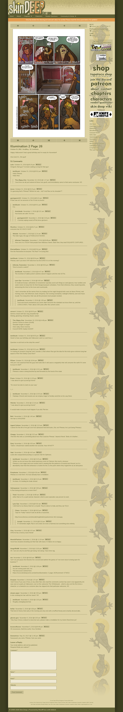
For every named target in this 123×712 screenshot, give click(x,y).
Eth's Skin (93, 135)
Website (13, 685)
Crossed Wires (95, 133)
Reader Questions (51, 16)
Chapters (27, 16)
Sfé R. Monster (90, 702)
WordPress (42, 710)
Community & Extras (67, 16)
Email (12, 678)
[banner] (47, 7)
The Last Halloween (96, 150)
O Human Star (94, 148)
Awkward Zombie (95, 126)
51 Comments (34, 149)
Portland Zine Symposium (99, 29)
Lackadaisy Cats (95, 146)
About (19, 16)
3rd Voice (93, 124)
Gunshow (93, 139)
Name (12, 672)
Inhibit (91, 141)
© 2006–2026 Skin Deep (18, 710)
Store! (12, 16)
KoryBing (26, 149)
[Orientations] (96, 48)
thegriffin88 (14, 549)
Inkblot (53, 710)
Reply (39, 164)
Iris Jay (90, 704)
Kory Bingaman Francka (62, 700)
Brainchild (93, 128)
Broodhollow (94, 130)
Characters (38, 16)
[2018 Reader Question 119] (101, 57)
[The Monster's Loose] (106, 47)
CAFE (91, 33)
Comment (14, 650)
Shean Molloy (78, 704)
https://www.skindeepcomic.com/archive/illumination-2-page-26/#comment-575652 (41, 573)
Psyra (12, 378)
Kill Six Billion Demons (97, 143)
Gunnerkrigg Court (95, 137)
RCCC (92, 24)
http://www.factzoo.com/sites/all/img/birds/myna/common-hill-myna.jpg (38, 517)
